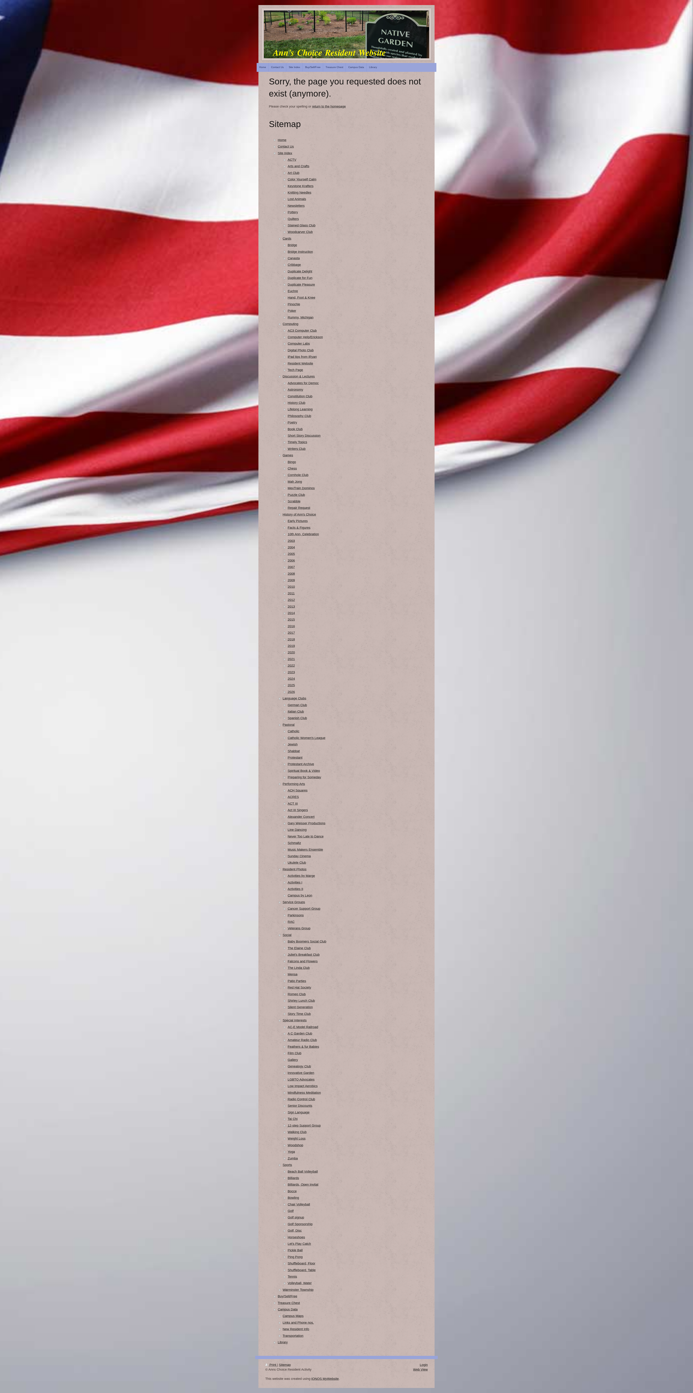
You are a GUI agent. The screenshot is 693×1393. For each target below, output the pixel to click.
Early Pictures (298, 521)
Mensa (292, 974)
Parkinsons (296, 915)
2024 (291, 679)
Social (287, 935)
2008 (291, 573)
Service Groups (294, 902)
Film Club (294, 1053)
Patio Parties (297, 981)
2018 (291, 639)
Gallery (293, 1060)
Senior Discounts (300, 1106)
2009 (291, 580)
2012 (291, 600)
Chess (292, 468)
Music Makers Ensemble (305, 849)
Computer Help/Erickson (305, 337)
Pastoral (289, 725)
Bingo (292, 462)
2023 (291, 672)
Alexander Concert (301, 817)
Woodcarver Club (300, 232)
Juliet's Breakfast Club (304, 954)
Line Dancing (297, 830)
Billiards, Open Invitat (303, 1184)
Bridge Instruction (300, 252)
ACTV (292, 160)
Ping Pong (295, 1257)
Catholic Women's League (306, 738)
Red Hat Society (299, 987)
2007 (291, 567)
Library (283, 1342)
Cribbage (294, 265)
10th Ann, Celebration (303, 534)
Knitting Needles (299, 192)
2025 (291, 685)
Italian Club (296, 711)
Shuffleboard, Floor (301, 1263)
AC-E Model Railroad (303, 1027)
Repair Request (299, 508)
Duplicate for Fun (300, 278)
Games (288, 455)
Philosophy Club (299, 416)
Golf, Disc (295, 1230)
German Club (297, 705)
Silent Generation (300, 1007)
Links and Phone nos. (298, 1322)
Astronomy (295, 389)
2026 (291, 692)
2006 (291, 560)
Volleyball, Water (300, 1283)
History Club (296, 403)
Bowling (293, 1198)
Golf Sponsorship (300, 1224)
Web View (420, 1369)
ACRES (293, 797)
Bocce (292, 1191)
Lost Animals (297, 199)
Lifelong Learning (300, 409)
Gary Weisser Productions (306, 823)
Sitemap (285, 1365)
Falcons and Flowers (303, 961)
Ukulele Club (297, 862)
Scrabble (294, 501)
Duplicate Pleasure (301, 284)
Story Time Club (299, 1014)
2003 (291, 541)
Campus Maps (293, 1316)
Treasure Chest (289, 1303)
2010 (291, 586)
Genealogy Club (299, 1066)
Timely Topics (297, 442)
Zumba (293, 1158)
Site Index (285, 153)
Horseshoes (296, 1237)
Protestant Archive (301, 764)
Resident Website (300, 363)
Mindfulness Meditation (304, 1093)
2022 (291, 665)
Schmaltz (294, 843)
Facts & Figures (299, 527)
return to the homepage (329, 106)
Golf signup (296, 1217)
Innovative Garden (301, 1073)
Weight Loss (297, 1138)
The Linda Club (299, 968)
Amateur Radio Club (302, 1040)
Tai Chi (293, 1119)
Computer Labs (299, 343)
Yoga (291, 1152)
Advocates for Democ (303, 383)
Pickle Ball (295, 1250)
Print (273, 1365)
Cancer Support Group (304, 908)
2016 (291, 626)
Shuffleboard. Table (302, 1270)
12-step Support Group (304, 1125)
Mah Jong (295, 481)
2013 (291, 606)
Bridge (292, 245)
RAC (291, 922)
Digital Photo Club (301, 350)
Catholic (293, 731)
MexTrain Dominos (301, 488)
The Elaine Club (299, 948)
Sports (287, 1165)
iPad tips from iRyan (302, 357)
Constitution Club (300, 396)
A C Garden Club (300, 1033)
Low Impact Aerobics (303, 1086)
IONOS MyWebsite (325, 1379)
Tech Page (295, 370)
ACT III (293, 803)
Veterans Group (299, 928)
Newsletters (296, 206)
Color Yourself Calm (302, 179)
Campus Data (288, 1309)
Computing (290, 324)
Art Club (293, 173)
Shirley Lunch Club (301, 1000)
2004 (291, 547)
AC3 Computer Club (302, 330)
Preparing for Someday (304, 777)
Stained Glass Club (301, 225)
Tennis (292, 1276)
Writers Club (297, 449)
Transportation (293, 1336)
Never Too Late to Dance (306, 836)
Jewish (293, 744)
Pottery (293, 212)
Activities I (295, 882)
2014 (291, 613)
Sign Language (299, 1112)
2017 (291, 633)
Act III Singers (298, 810)
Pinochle (294, 304)
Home (282, 140)
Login (424, 1365)
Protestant (295, 757)
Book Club (295, 429)
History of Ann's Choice (299, 514)
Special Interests (295, 1020)
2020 (291, 652)
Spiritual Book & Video (304, 771)
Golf (291, 1211)
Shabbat (294, 751)
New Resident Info (296, 1329)
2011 (291, 593)
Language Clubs (294, 698)
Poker (292, 311)
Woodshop (295, 1145)
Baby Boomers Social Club (307, 941)
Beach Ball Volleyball (303, 1171)
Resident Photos (294, 869)
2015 (291, 619)
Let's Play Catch (299, 1244)
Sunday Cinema (299, 856)
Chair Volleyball (299, 1204)
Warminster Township (298, 1290)
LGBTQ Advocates (301, 1079)
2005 (291, 554)
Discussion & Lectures (299, 376)
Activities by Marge (301, 876)
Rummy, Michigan (300, 317)
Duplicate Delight (300, 271)
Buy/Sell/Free (287, 1296)
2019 (291, 646)
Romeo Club (297, 994)
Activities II (295, 889)
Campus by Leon (300, 895)
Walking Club (297, 1132)
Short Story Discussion (304, 435)
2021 (291, 659)
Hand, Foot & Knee (301, 297)
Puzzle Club (296, 495)
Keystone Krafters (300, 186)
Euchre (293, 291)
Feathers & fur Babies (303, 1046)
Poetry (292, 422)
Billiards (293, 1178)
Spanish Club (297, 718)
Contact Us (286, 146)
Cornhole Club (298, 475)
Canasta (294, 258)
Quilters (293, 219)
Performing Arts (294, 784)
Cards (287, 238)
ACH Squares (298, 790)
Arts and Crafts (298, 166)
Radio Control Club (301, 1099)
